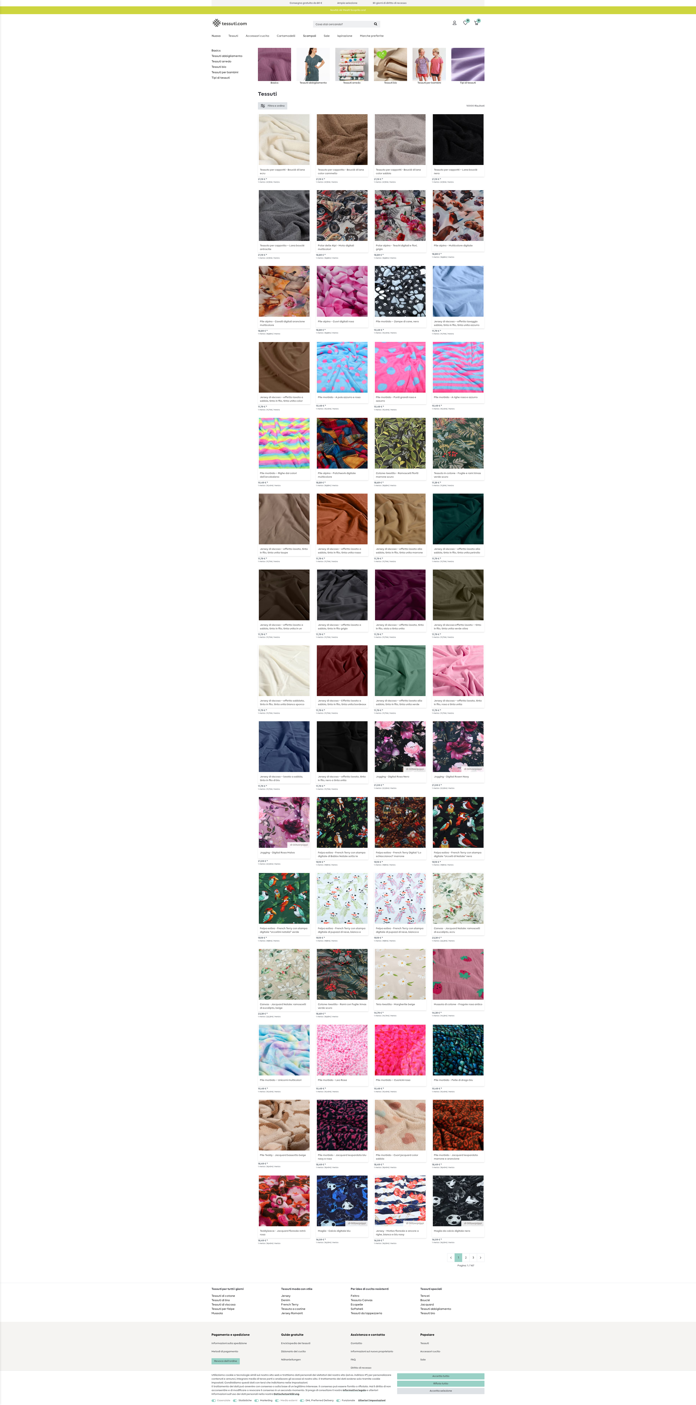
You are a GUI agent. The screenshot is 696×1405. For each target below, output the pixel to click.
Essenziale (223, 1400)
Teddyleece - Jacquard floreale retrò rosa (283, 1233)
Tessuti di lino (221, 1300)
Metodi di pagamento (225, 1351)
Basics (216, 50)
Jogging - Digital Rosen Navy (451, 776)
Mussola (217, 1313)
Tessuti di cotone (223, 1295)
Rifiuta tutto (440, 1383)
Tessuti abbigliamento (227, 56)
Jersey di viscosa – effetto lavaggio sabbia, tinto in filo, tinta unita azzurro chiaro (456, 323)
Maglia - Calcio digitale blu (334, 1231)
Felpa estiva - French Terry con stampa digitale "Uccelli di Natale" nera (457, 854)
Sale (327, 35)
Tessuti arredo (221, 61)
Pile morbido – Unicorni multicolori (280, 1080)
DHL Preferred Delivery (320, 1400)
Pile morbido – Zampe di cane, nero (397, 321)
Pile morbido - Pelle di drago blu (453, 1080)
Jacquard (427, 1304)
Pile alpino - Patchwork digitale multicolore (337, 475)
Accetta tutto (440, 1376)
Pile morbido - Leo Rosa (332, 1080)
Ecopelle (357, 1304)
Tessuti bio (219, 66)
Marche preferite (372, 35)
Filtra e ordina (276, 106)
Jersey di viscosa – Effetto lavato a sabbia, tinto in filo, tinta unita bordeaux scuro (342, 703)
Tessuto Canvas (361, 1300)
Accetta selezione (441, 1391)
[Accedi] (454, 23)
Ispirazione (344, 35)
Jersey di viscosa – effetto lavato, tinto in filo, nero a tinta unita (342, 778)
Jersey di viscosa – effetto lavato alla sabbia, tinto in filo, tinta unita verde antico (399, 703)
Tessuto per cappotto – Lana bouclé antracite (282, 247)
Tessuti (233, 35)
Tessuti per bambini (225, 72)
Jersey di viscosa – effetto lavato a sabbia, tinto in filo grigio (339, 627)
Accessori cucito (257, 35)
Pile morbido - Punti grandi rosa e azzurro (396, 399)
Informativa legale (354, 1390)
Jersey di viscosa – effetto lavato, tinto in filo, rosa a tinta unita (458, 703)
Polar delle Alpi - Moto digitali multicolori (336, 247)
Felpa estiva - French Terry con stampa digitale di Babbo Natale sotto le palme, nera (341, 854)
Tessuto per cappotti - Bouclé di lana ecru (282, 172)
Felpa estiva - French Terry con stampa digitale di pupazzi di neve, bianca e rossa (399, 930)
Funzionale (348, 1400)
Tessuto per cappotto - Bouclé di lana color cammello (341, 172)
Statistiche (245, 1400)
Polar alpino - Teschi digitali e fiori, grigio (396, 247)
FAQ (353, 1359)
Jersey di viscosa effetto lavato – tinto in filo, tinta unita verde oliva (457, 627)
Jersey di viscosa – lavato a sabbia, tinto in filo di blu (281, 778)
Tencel (425, 1295)
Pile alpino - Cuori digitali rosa (336, 321)
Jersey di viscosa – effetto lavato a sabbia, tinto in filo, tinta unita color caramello (281, 399)
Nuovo (216, 35)
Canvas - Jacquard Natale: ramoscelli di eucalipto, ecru (457, 930)
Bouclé (425, 1300)
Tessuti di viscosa (223, 1304)
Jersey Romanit (292, 1313)
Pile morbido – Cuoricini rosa (393, 1080)
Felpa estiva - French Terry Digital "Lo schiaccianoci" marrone (398, 854)
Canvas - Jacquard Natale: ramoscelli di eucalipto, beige (283, 1006)
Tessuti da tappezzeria (366, 1313)
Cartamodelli (286, 35)
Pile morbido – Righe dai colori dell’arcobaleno (278, 475)
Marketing (266, 1400)
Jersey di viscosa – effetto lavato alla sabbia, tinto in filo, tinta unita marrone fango (399, 551)
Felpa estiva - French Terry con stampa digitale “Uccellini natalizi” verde (283, 930)
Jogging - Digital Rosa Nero (392, 776)
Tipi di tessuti (221, 77)
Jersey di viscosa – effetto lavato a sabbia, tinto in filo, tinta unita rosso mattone (339, 551)
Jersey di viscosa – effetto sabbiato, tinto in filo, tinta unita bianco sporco (282, 703)
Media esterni (289, 1400)
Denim (285, 1300)
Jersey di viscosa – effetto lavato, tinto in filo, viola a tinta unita (400, 627)
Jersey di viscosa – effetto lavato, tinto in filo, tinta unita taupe (284, 551)
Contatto (356, 1343)
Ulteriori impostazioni (372, 1400)
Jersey (286, 1295)
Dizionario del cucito (293, 1351)
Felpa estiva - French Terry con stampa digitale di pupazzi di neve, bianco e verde (341, 930)
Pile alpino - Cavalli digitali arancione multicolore (282, 323)
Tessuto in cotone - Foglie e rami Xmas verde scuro (457, 475)
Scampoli (309, 35)
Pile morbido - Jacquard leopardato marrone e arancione (456, 1157)
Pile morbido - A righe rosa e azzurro (456, 397)
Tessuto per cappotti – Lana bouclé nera (455, 172)
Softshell (357, 1308)
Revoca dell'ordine (225, 1361)
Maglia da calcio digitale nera (452, 1231)
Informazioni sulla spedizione (229, 1343)
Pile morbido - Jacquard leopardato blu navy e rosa (342, 1157)
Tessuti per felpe (223, 1308)
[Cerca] (375, 24)
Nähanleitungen (291, 1359)
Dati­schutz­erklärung (286, 1394)
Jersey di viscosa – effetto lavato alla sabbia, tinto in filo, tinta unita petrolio (457, 551)
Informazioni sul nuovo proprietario (372, 1351)
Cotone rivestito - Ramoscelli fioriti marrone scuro (397, 475)
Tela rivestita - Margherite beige (395, 1004)
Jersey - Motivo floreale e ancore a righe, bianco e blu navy (397, 1233)
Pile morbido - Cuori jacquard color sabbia (397, 1157)
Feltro (355, 1295)
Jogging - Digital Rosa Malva (277, 852)
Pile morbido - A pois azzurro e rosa (339, 397)
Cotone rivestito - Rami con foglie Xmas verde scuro (342, 1006)
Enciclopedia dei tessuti (295, 1343)
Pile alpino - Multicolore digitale (453, 245)
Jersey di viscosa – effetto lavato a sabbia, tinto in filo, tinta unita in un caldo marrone (281, 627)
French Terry (290, 1304)
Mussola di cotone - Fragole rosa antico (458, 1004)
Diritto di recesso (361, 1368)
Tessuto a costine (293, 1308)
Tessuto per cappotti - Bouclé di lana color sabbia (398, 172)
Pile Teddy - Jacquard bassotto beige (283, 1155)
